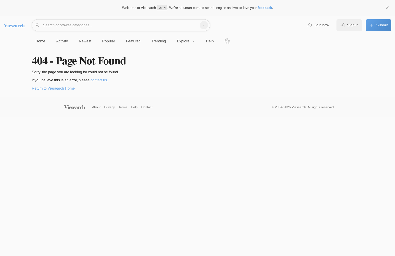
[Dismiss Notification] (387, 8)
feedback (265, 8)
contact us (99, 80)
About (96, 107)
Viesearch (14, 25)
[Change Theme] (227, 41)
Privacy (109, 107)
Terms (122, 107)
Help (134, 107)
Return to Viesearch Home (53, 88)
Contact (146, 107)
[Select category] (204, 25)
